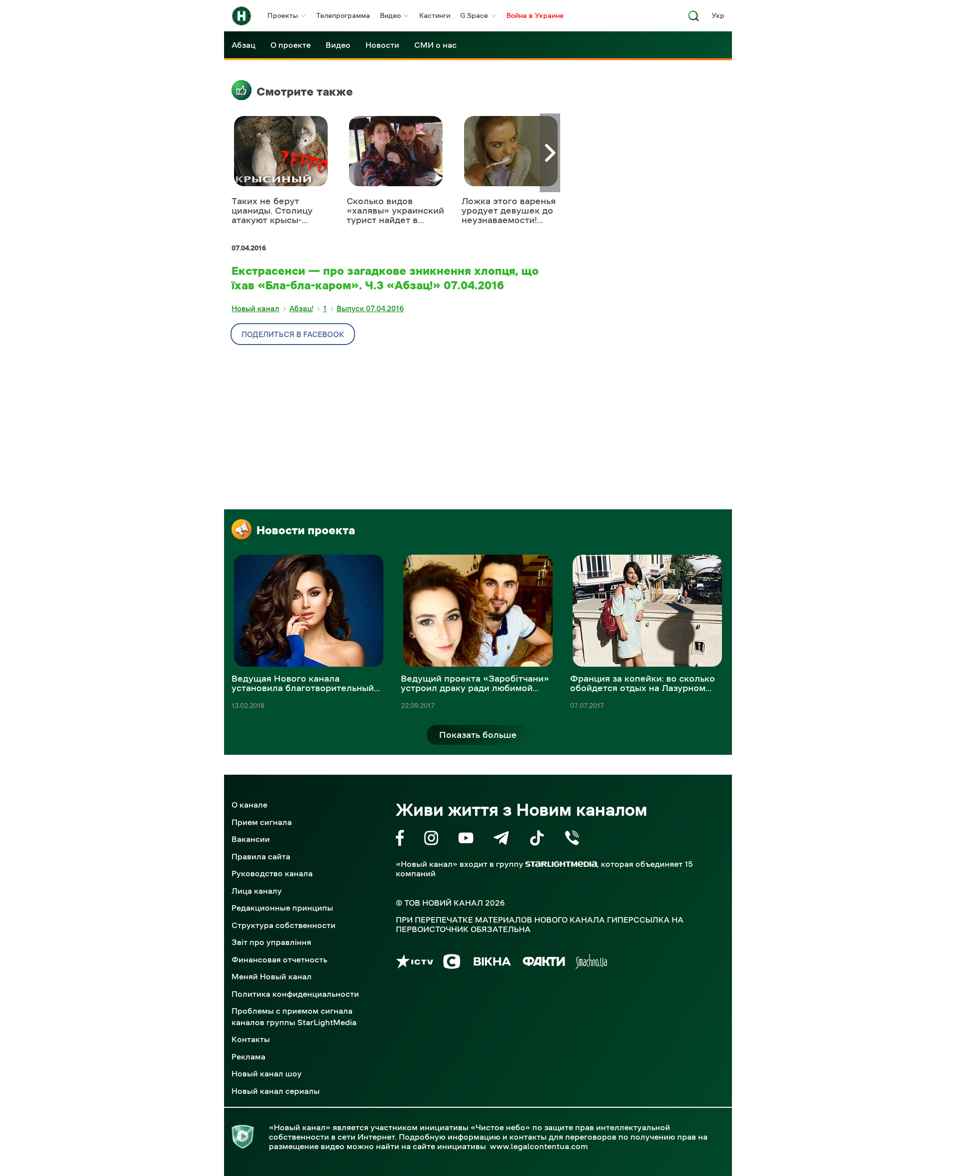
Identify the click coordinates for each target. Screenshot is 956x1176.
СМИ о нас (435, 45)
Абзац (243, 45)
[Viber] (572, 839)
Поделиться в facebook (292, 334)
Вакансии (251, 839)
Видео (390, 15)
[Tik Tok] (537, 839)
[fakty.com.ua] (544, 963)
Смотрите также (304, 92)
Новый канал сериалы (276, 1091)
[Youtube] (466, 839)
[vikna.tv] (492, 963)
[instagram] (431, 839)
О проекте (290, 45)
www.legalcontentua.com (539, 1146)
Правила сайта (261, 856)
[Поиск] (693, 18)
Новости (382, 45)
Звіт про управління (271, 942)
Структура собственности (284, 925)
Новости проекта (305, 530)
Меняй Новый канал (272, 976)
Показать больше (478, 734)
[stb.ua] (452, 963)
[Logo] (241, 16)
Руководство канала (272, 873)
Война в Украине (535, 15)
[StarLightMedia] (561, 864)
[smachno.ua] (591, 963)
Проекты (282, 15)
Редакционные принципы (282, 908)
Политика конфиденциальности (295, 994)
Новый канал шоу (267, 1073)
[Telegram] (501, 839)
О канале (249, 805)
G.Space (474, 15)
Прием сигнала (262, 822)
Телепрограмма (343, 15)
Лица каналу (257, 891)
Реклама (248, 1056)
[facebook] (400, 839)
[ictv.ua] (414, 963)
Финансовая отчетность (279, 959)
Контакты (251, 1039)
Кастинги (434, 15)
